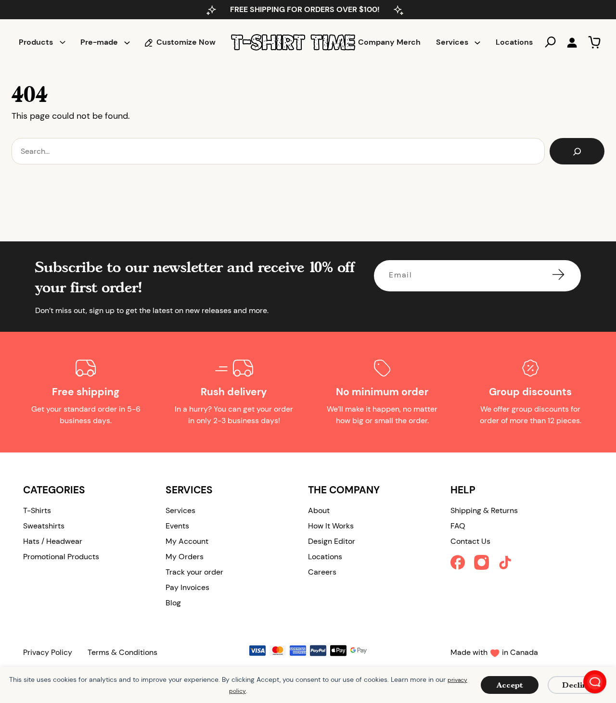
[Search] (577, 151)
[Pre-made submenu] (127, 42)
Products (36, 42)
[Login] (571, 42)
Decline (576, 685)
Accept (510, 685)
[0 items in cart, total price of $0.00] (594, 42)
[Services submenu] (477, 42)
